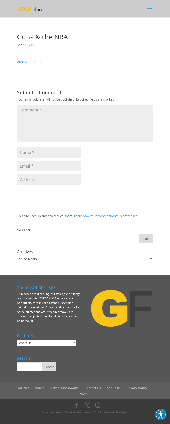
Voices (40, 388)
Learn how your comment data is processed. (106, 216)
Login (82, 393)
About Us (114, 388)
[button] (161, 414)
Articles (23, 388)
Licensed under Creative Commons (66, 412)
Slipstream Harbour (114, 412)
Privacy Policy (136, 388)
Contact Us (92, 388)
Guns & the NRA (29, 61)
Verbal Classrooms (64, 388)
